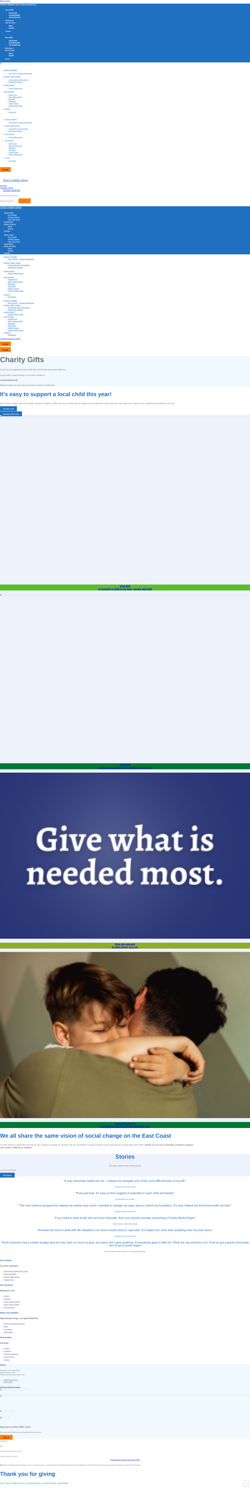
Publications (9, 20)
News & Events (10, 22)
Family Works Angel (15, 88)
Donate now (13, 95)
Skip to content (5, 1)
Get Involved (9, 92)
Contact (8, 31)
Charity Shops (13, 103)
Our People (13, 13)
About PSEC (9, 10)
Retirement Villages (15, 82)
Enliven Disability (10, 70)
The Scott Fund (14, 17)
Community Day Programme (18, 80)
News (11, 26)
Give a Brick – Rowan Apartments (20, 73)
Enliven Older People (12, 77)
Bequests (12, 99)
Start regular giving (15, 97)
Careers (7, 109)
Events (11, 28)
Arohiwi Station (14, 15)
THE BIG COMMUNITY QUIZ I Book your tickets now (18, 4)
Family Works (9, 85)
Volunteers (12, 101)
